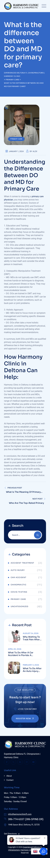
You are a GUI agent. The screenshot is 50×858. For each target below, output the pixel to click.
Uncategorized (19, 606)
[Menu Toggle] (43, 6)
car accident (18, 577)
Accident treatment (22, 563)
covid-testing (19, 592)
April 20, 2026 (14, 649)
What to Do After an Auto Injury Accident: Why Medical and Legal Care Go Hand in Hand (32, 670)
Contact (9, 780)
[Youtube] (33, 762)
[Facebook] (6, 762)
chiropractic (18, 585)
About (9, 776)
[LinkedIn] (20, 762)
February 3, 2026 (31, 665)
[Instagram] (26, 762)
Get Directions (10, 833)
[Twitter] (13, 762)
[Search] (37, 535)
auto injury (18, 570)
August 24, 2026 (31, 633)
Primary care (16, 139)
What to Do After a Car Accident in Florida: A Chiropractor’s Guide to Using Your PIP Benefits (24, 654)
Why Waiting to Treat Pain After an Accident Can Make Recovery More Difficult (32, 638)
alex (35, 151)
